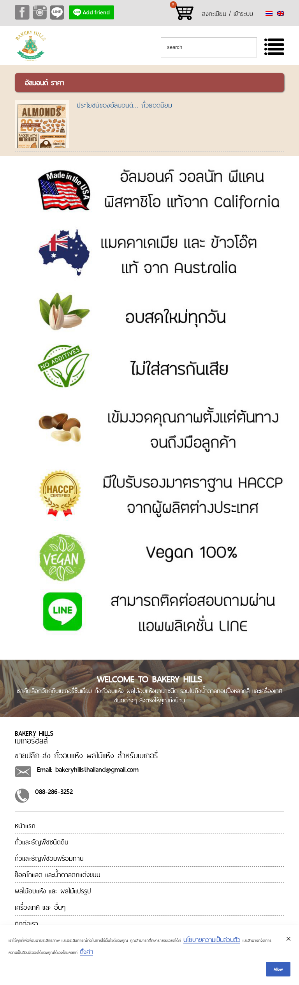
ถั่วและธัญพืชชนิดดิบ (42, 842)
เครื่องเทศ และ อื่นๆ (40, 907)
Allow (278, 969)
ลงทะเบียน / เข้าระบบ (227, 13)
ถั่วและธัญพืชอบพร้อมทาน (49, 858)
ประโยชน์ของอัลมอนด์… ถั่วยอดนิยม (124, 105)
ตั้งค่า (86, 951)
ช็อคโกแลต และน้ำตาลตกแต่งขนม (57, 874)
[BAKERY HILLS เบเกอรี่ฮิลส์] (30, 59)
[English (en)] (280, 13)
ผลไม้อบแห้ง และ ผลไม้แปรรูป (53, 890)
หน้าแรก (25, 825)
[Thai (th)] (269, 13)
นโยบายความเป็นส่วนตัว (211, 939)
